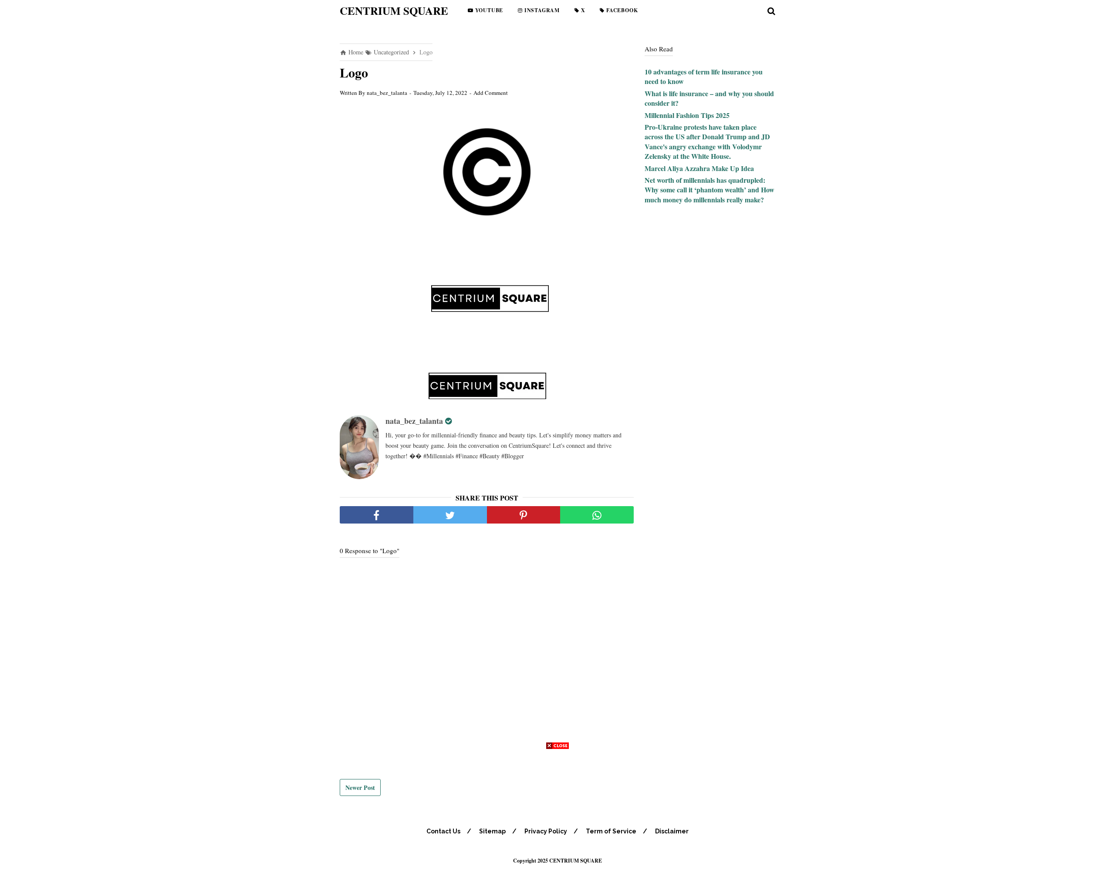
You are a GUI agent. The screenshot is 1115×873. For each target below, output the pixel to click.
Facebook (621, 10)
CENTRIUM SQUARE (394, 11)
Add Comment (490, 93)
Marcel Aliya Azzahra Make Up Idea (699, 168)
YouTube (488, 10)
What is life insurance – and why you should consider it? (709, 98)
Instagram (541, 10)
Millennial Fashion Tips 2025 (687, 115)
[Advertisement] (557, 812)
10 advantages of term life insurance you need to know (704, 76)
